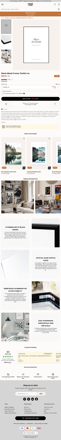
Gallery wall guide (9, 407)
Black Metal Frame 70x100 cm (25, 18)
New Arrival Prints (9, 411)
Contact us (47, 409)
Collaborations (28, 411)
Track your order (48, 407)
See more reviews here (30, 367)
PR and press (27, 409)
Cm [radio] (57, 84)
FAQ (45, 411)
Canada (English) (30, 433)
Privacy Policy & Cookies (41, 423)
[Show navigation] (2, 4)
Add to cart (30, 98)
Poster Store (34, 436)
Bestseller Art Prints (10, 409)
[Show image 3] (6, 56)
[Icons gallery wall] (17, 197)
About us (26, 407)
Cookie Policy (29, 423)
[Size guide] (6, 104)
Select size (4, 84)
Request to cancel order (50, 413)
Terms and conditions (19, 423)
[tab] (55, 4)
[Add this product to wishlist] (55, 104)
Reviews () (4, 81)
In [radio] (59, 84)
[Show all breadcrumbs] (3, 18)
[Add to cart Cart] (24, 168)
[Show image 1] (6, 27)
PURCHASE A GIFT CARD (32, 418)
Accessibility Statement (30, 413)
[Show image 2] (6, 41)
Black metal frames (11, 18)
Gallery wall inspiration (10, 413)
